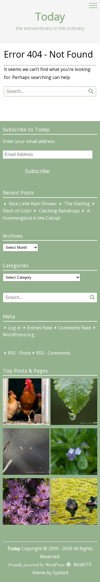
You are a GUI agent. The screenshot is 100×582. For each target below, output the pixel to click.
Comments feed (74, 328)
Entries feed (39, 328)
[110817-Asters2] (26, 502)
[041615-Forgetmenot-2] (74, 452)
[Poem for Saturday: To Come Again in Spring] (26, 452)
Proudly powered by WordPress (36, 564)
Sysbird (60, 573)
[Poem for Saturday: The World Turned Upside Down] (74, 402)
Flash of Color (17, 211)
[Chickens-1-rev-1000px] (26, 402)
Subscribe (37, 171)
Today (50, 16)
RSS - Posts (19, 353)
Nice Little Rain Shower (33, 204)
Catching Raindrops (59, 211)
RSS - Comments (53, 353)
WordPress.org (18, 335)
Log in (14, 328)
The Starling (77, 204)
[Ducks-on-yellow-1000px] (74, 502)
